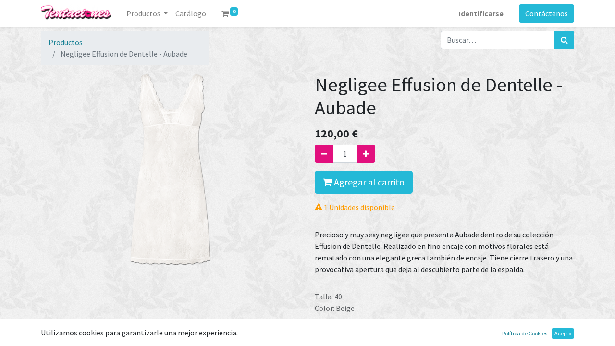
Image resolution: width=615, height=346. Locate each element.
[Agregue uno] (366, 154)
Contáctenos (546, 13)
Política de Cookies (524, 333)
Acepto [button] (562, 333)
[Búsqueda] (564, 40)
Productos (66, 42)
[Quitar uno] (324, 154)
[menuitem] (191, 13)
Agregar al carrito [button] (368, 182)
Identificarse (481, 13)
